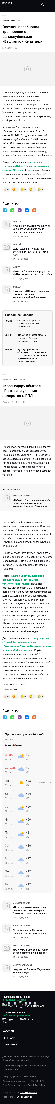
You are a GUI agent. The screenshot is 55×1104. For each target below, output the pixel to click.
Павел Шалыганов (17, 685)
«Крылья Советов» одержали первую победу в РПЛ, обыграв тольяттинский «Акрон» (23, 579)
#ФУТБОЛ (22, 379)
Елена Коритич (24, 1097)
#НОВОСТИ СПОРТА (9, 379)
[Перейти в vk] (26, 210)
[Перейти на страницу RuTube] (33, 1004)
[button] (4, 210)
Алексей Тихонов (28, 1092)
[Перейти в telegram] (4, 210)
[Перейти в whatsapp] (12, 210)
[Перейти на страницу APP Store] (26, 1020)
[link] (17, 221)
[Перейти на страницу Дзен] (27, 1004)
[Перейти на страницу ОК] (16, 1004)
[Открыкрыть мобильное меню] (51, 5)
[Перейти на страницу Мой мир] (21, 1005)
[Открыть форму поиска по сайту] (43, 5)
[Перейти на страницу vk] (4, 1004)
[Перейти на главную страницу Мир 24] (7, 5)
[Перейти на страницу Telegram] (39, 1004)
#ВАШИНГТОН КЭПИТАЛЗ (11, 20)
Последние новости (19, 315)
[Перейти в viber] (19, 210)
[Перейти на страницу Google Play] (9, 1020)
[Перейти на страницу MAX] (10, 1004)
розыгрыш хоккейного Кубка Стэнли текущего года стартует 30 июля (26, 166)
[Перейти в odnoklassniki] (34, 210)
